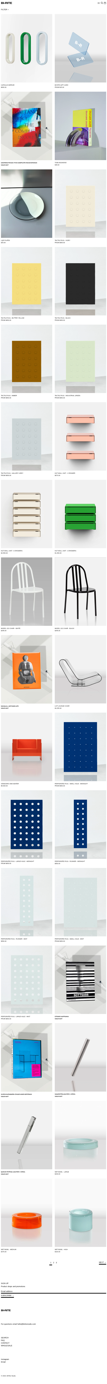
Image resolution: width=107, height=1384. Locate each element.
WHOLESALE (6, 1346)
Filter (4, 9)
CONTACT (5, 1343)
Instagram (5, 1359)
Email (3, 1362)
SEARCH (4, 1338)
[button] (102, 3)
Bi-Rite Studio (11, 1376)
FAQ (3, 1340)
